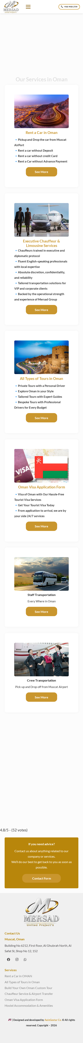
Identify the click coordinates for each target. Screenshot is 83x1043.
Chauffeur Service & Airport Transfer (29, 993)
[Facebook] (8, 959)
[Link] (11, 7)
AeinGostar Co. (53, 1019)
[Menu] (28, 7)
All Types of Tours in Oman (41, 378)
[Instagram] (17, 959)
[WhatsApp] (25, 959)
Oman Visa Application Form (41, 487)
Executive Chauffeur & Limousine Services (41, 243)
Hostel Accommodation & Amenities (29, 1005)
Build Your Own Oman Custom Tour (28, 988)
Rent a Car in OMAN (18, 976)
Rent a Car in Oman (42, 132)
